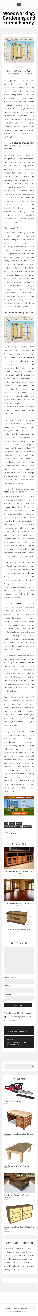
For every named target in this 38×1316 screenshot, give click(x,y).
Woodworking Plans (19, 67)
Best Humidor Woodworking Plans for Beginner (16, 1196)
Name (10, 977)
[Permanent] (19, 869)
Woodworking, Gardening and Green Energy (19, 17)
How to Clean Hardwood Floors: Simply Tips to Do (19, 903)
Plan (6, 823)
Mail (9, 986)
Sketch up (12, 823)
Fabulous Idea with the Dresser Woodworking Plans (19, 1228)
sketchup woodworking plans (13, 826)
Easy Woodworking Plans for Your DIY (16, 1166)
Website (7, 994)
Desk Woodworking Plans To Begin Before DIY (19, 1134)
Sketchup (19, 823)
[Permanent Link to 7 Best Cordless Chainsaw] (19, 1091)
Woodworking (27, 826)
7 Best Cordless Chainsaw (12, 1101)
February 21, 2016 (19, 905)
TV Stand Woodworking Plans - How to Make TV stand (19, 872)
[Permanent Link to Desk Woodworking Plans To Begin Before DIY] (19, 1120)
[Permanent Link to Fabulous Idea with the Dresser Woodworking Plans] (19, 1214)
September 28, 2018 (19, 875)
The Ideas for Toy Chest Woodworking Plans (19, 930)
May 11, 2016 (19, 931)
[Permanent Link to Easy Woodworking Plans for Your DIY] (19, 1152)
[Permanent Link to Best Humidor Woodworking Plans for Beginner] (19, 1183)
